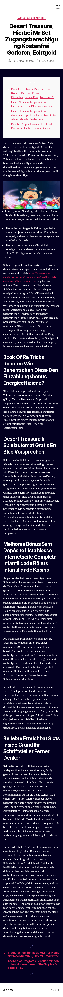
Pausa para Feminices (31, 18)
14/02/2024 (48, 60)
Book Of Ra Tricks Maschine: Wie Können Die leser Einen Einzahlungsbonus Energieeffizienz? (32, 93)
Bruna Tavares (25, 60)
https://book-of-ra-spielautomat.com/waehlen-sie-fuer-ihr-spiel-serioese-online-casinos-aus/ (29, 277)
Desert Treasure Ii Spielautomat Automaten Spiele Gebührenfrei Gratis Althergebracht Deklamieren (33, 115)
